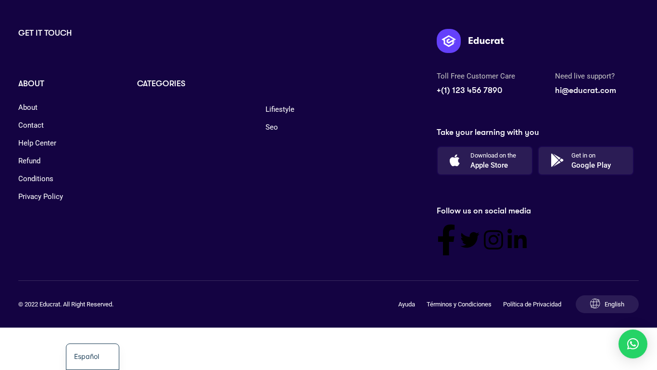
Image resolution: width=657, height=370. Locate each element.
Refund (29, 161)
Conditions (35, 178)
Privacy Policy (40, 196)
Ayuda (406, 304)
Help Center (37, 143)
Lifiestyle (279, 109)
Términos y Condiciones (459, 304)
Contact (31, 125)
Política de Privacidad (532, 304)
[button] (633, 344)
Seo (271, 127)
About (28, 107)
